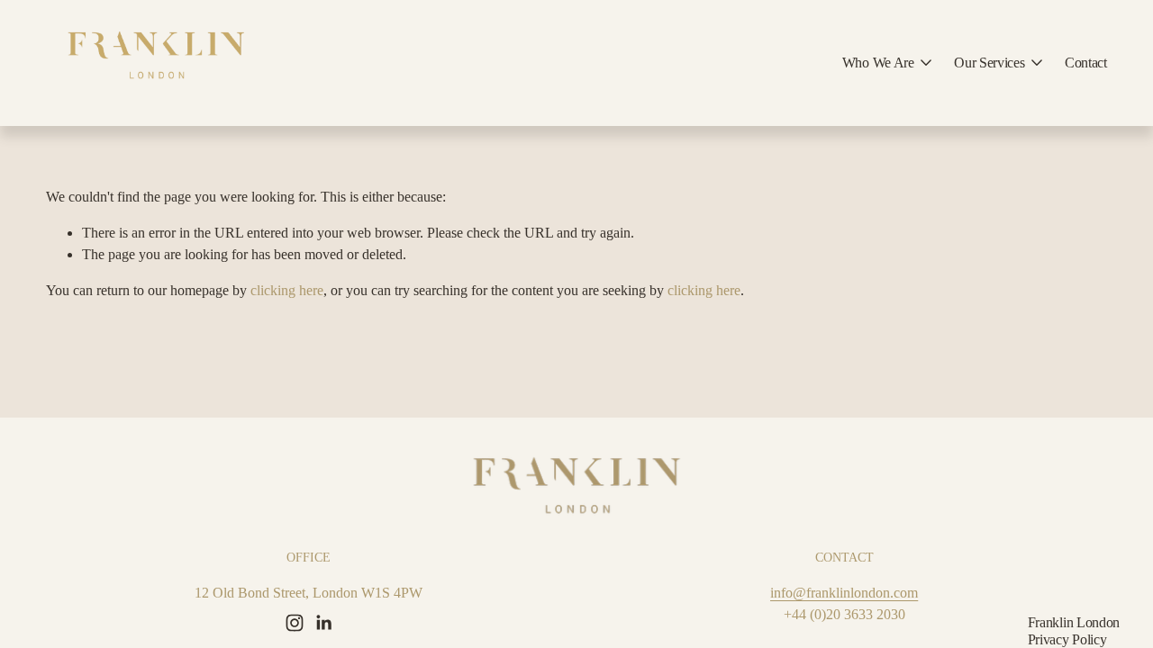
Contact (1086, 62)
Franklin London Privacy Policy (1074, 631)
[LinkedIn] (323, 623)
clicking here (286, 290)
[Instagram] (295, 623)
